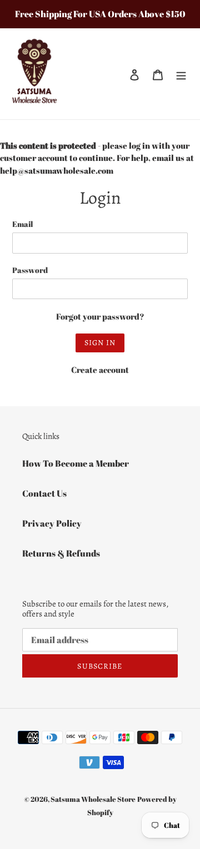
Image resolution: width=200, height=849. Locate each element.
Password (30, 270)
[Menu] (181, 74)
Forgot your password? (100, 316)
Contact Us (44, 493)
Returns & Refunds (61, 553)
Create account (100, 369)
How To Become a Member (75, 463)
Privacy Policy (52, 523)
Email (22, 224)
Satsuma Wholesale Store (93, 799)
